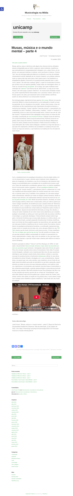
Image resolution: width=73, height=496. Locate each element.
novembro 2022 (15, 408)
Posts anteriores (37, 18)
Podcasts (29, 18)
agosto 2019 (14, 432)
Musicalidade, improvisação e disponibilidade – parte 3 (24, 379)
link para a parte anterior (19, 63)
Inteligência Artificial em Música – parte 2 (21, 375)
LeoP (13, 460)
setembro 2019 (15, 430)
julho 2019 (14, 434)
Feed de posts (15, 476)
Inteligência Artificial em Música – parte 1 (21, 377)
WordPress (45, 493)
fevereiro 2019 (15, 444)
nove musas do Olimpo (36, 116)
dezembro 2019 (15, 424)
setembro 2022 (15, 412)
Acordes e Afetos (23, 394)
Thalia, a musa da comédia (23, 172)
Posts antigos (18, 37)
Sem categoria (15, 464)
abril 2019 (14, 440)
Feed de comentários (16, 478)
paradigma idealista (47, 187)
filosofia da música (30, 349)
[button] (2, 9)
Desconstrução (30, 246)
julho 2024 (14, 402)
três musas (45, 100)
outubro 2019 (15, 428)
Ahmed (51, 248)
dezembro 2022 (15, 406)
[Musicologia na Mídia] (36, 10)
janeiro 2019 (14, 446)
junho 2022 (14, 416)
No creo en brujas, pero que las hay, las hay (25, 232)
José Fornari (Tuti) (20, 349)
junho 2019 (14, 436)
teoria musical (15, 466)
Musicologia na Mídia (36, 12)
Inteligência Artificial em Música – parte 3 (21, 373)
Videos (44, 18)
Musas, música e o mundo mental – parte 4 (32, 49)
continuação (14, 454)
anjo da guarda (29, 86)
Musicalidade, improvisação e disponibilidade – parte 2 (24, 381)
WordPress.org (15, 480)
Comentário (59, 349)
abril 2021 (14, 418)
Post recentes (55, 37)
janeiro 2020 (14, 422)
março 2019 (14, 442)
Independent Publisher (30, 493)
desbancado (42, 256)
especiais (14, 456)
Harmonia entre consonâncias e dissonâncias (32, 390)
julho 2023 (14, 404)
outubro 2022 (15, 410)
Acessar (13, 474)
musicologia (36, 349)
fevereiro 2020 (15, 420)
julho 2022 (14, 414)
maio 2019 (14, 438)
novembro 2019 (15, 426)
